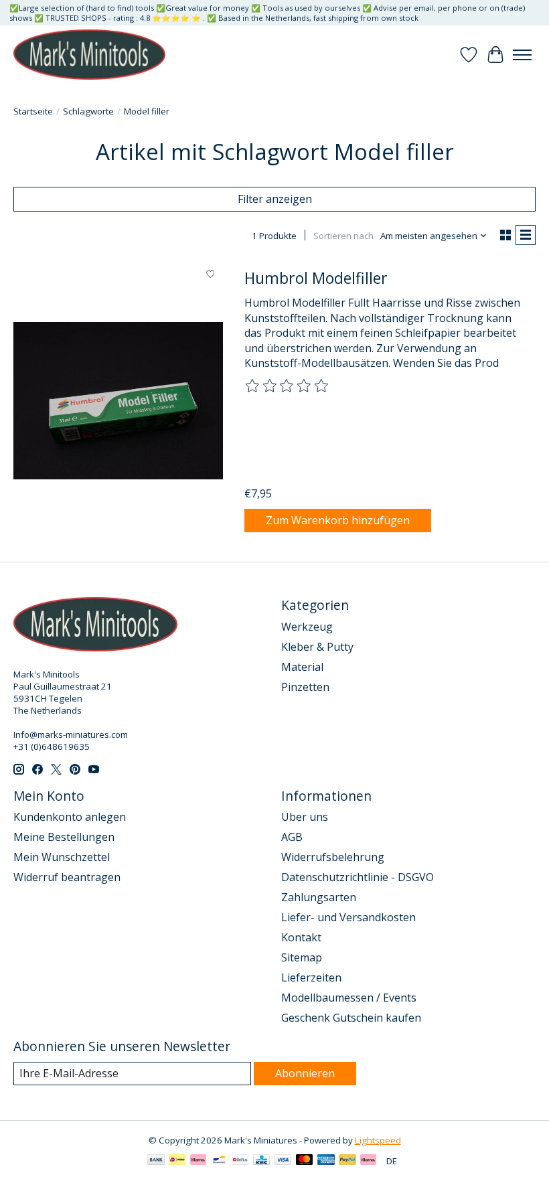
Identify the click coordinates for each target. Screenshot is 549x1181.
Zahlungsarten (318, 897)
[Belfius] (240, 1161)
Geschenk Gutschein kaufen (351, 1017)
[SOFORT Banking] (198, 1161)
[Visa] (283, 1161)
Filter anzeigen (275, 198)
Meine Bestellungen (63, 837)
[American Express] (326, 1161)
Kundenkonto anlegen (69, 816)
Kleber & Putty (317, 646)
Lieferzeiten (311, 977)
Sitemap (301, 957)
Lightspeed (378, 1140)
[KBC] (261, 1161)
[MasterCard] (304, 1161)
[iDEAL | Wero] (177, 1161)
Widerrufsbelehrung (332, 857)
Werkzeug (307, 626)
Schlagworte (88, 111)
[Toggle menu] (522, 55)
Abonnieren (305, 1073)
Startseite (33, 111)
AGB (292, 837)
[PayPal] (347, 1161)
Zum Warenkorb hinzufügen (338, 520)
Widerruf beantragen (67, 877)
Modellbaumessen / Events (348, 997)
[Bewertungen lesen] (287, 386)
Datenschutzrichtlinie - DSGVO (357, 877)
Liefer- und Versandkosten (348, 917)
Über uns (304, 816)
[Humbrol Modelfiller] (118, 400)
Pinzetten (305, 687)
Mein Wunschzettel (61, 857)
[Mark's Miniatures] (89, 54)
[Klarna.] (368, 1161)
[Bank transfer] (156, 1161)
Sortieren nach (343, 236)
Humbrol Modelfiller (316, 278)
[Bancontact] (219, 1161)
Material (302, 666)
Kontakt (301, 937)
